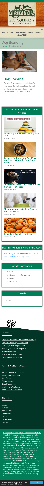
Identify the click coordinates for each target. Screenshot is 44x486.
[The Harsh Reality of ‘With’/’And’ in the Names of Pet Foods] (20, 176)
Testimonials (7, 419)
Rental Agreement (9, 384)
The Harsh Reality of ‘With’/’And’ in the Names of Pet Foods (22, 185)
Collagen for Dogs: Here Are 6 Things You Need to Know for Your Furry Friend (21, 160)
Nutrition (13, 281)
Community (6, 413)
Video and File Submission (12, 390)
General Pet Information (19, 275)
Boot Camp (6, 378)
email (35, 471)
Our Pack (5, 408)
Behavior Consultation (11, 375)
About (4, 405)
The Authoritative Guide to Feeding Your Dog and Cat (20, 210)
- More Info (18, 484)
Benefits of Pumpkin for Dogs (18, 234)
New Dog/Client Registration (13, 345)
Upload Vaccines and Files (12, 354)
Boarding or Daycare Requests (14, 348)
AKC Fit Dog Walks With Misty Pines (18, 254)
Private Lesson (7, 381)
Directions (6, 416)
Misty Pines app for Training (13, 372)
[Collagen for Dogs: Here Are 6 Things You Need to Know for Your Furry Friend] (20, 149)
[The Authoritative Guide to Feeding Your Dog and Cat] (20, 200)
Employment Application (11, 387)
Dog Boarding (13, 79)
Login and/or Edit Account (12, 357)
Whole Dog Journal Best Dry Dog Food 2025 (21, 134)
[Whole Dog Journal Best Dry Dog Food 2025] (20, 125)
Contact (5, 422)
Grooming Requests (10, 351)
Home (4, 46)
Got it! (36, 483)
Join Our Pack (7, 411)
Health (12, 278)
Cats (11, 272)
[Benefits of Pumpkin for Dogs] (20, 225)
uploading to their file (24, 471)
